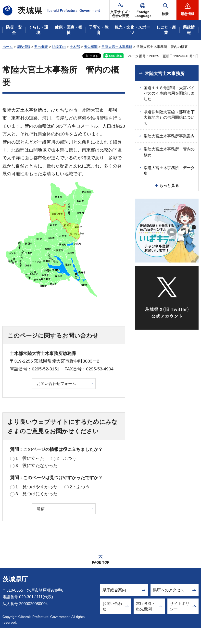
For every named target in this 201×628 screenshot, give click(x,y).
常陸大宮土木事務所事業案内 (169, 136)
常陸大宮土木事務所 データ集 (169, 170)
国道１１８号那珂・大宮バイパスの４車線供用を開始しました (169, 93)
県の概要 (41, 47)
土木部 (75, 47)
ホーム (7, 47)
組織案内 (59, 47)
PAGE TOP (100, 562)
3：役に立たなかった (36, 465)
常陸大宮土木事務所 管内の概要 (169, 152)
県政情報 (23, 47)
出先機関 (91, 47)
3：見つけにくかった (36, 493)
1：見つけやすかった (36, 486)
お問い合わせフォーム (56, 383)
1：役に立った (29, 458)
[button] (143, 10)
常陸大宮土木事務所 (116, 47)
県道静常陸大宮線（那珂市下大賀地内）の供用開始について (169, 117)
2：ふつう (66, 458)
